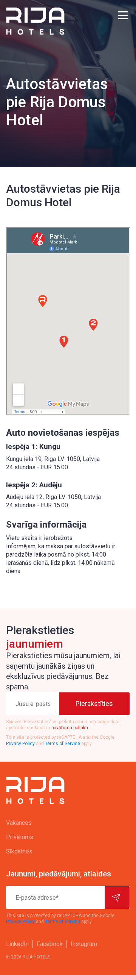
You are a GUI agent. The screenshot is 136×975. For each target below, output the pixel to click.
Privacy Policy (20, 743)
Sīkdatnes (19, 851)
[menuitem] (68, 823)
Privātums (19, 837)
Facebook (50, 944)
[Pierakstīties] (117, 897)
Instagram (84, 944)
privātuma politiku (69, 727)
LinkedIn (17, 944)
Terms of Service (62, 743)
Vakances (19, 822)
